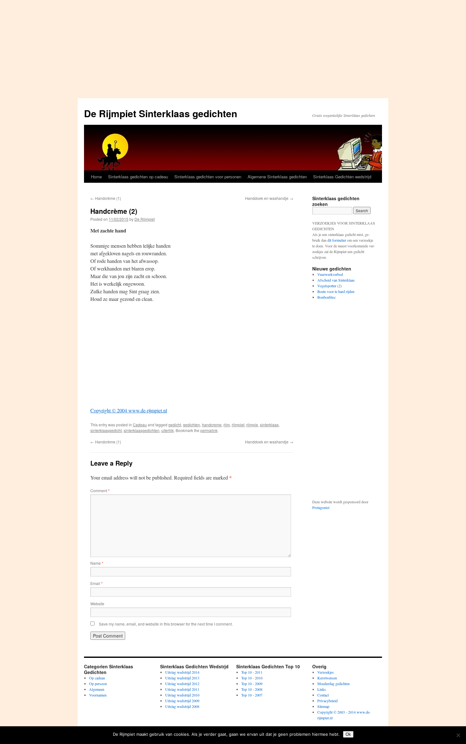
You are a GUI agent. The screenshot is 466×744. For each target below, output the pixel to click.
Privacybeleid (327, 700)
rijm (226, 424)
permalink (208, 430)
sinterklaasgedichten (141, 430)
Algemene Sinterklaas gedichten (277, 177)
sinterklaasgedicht (106, 430)
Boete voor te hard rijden (335, 291)
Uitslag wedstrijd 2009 (182, 700)
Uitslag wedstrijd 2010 (182, 694)
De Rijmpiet (144, 219)
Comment (100, 490)
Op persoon (98, 683)
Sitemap (323, 706)
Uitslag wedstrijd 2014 (182, 672)
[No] (458, 735)
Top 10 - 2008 (251, 689)
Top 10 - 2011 (251, 672)
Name (96, 563)
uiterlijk (167, 430)
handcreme (212, 424)
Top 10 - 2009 (251, 683)
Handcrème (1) (105, 198)
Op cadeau (97, 677)
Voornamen (98, 694)
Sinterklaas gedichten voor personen (207, 177)
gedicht (174, 424)
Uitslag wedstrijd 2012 (182, 683)
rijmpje (252, 424)
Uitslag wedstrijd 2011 (182, 689)
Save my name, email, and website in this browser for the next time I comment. (166, 623)
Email (96, 583)
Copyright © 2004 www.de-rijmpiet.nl (128, 410)
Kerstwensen (327, 677)
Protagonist (320, 507)
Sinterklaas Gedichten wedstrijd (342, 177)
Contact (323, 694)
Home (96, 177)
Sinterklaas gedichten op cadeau (138, 177)
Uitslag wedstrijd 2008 (182, 706)
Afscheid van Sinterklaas (336, 280)
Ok (348, 734)
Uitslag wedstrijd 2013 (182, 677)
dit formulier (336, 240)
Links (321, 689)
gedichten (191, 424)
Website (97, 603)
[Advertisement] (233, 47)
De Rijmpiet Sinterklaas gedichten (160, 113)
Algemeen (96, 689)
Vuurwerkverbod (330, 274)
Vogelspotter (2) (329, 285)
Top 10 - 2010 (251, 677)
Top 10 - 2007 (251, 694)
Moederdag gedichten (333, 683)
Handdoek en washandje (269, 198)
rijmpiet (238, 424)
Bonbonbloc (326, 297)
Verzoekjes (325, 672)
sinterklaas (269, 424)
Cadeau (140, 424)
